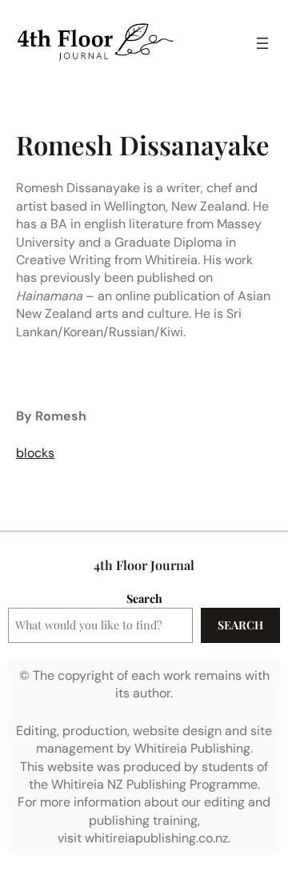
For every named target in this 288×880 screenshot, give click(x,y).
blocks (35, 452)
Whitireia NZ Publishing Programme (154, 784)
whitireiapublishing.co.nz (156, 838)
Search (144, 598)
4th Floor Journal (144, 565)
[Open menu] (262, 43)
